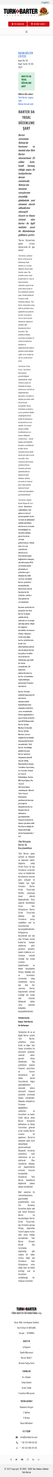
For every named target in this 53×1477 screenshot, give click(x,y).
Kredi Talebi (26, 1387)
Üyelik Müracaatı (26, 1352)
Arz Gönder (26, 1377)
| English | (45, 2)
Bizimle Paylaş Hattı (26, 1363)
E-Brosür (26, 1417)
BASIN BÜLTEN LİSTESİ (25, 54)
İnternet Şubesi (39, 24)
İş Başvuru (26, 1347)
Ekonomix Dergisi (26, 1407)
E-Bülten (26, 1412)
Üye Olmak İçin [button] (19, 24)
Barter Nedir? (26, 1357)
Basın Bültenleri (26, 1423)
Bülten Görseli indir (26, 104)
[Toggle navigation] (26, 32)
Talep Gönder (26, 1382)
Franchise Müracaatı (27, 1393)
